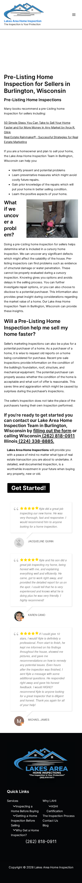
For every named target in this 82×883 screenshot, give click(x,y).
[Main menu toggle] (74, 14)
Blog (46, 825)
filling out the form (52, 430)
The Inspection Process (59, 816)
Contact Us (50, 820)
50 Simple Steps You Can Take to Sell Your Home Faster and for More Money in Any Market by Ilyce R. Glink (39, 127)
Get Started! (28, 487)
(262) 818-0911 (58, 435)
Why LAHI (49, 801)
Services (12, 801)
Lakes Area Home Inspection (22, 21)
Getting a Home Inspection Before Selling (24, 820)
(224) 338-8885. (36, 441)
